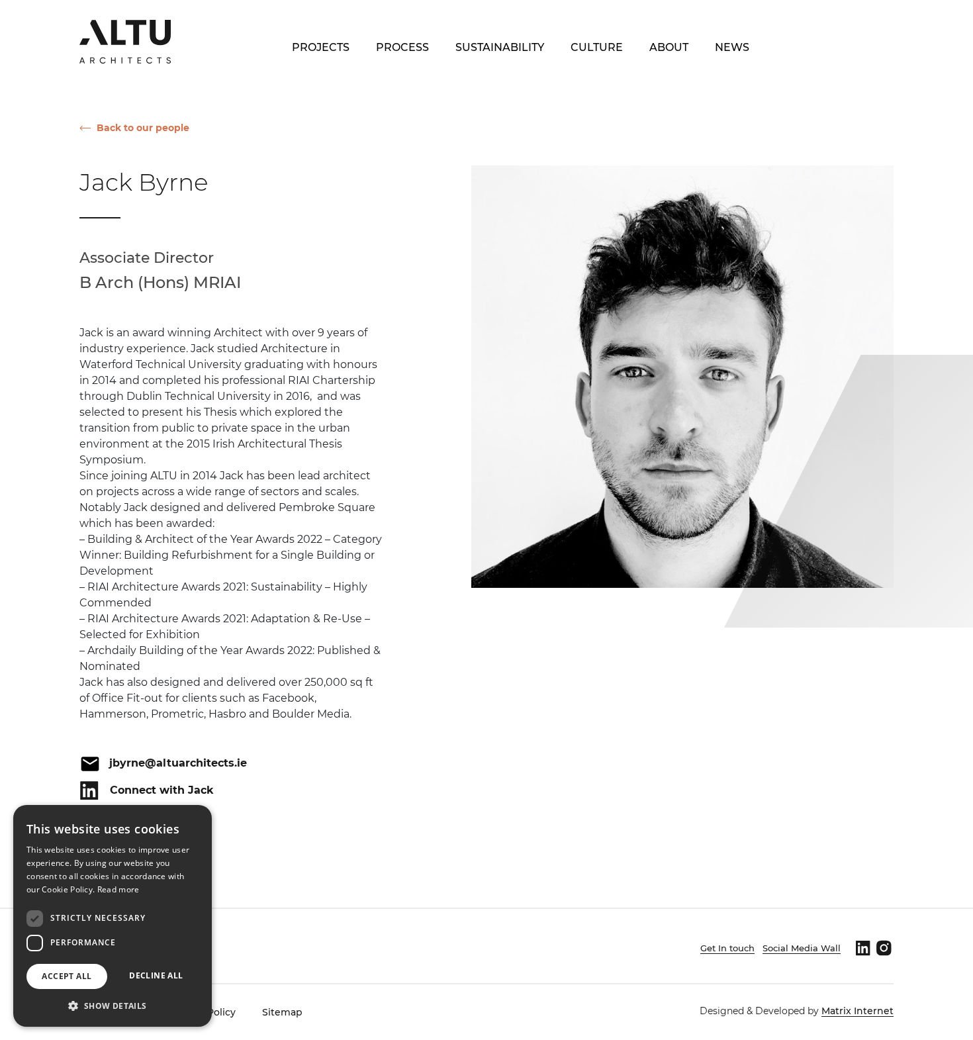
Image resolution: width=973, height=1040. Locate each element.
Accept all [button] (66, 976)
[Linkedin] (862, 948)
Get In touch (727, 948)
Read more (118, 889)
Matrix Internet (857, 1011)
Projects (320, 47)
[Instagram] (884, 948)
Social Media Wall (802, 948)
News (732, 47)
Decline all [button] (156, 975)
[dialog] (112, 916)
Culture (597, 47)
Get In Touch (835, 47)
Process (402, 47)
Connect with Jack (162, 790)
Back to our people (143, 128)
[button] (112, 1006)
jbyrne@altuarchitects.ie (178, 763)
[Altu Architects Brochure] (125, 40)
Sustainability (499, 47)
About (668, 47)
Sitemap (282, 1012)
